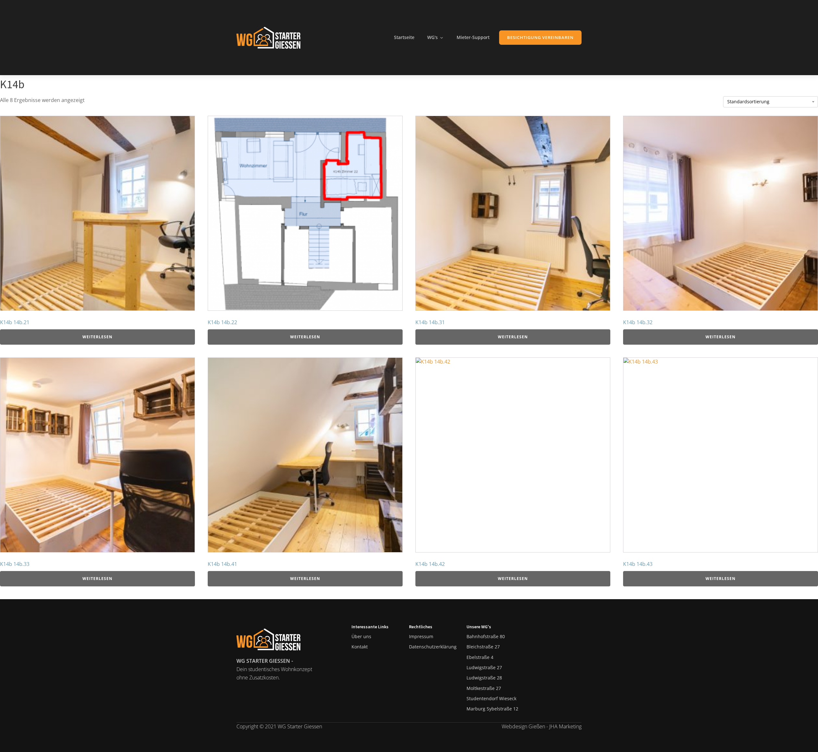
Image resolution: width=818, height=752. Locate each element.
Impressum (421, 636)
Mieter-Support (473, 37)
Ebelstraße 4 (480, 657)
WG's (432, 37)
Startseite (404, 37)
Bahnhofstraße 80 (486, 636)
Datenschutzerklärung (433, 647)
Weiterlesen (97, 337)
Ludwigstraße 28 (484, 678)
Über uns (361, 636)
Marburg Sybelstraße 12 (492, 709)
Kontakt (359, 647)
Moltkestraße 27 (484, 688)
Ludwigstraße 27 (484, 667)
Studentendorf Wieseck (491, 698)
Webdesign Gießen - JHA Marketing (542, 726)
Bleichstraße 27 (483, 647)
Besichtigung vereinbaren (540, 37)
